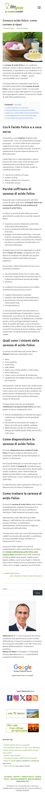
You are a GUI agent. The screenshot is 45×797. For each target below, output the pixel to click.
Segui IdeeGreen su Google (22, 675)
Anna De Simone (22, 28)
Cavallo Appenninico (12, 573)
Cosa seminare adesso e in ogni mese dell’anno (22, 747)
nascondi (17, 105)
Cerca (5, 589)
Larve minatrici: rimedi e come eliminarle (25, 576)
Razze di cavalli (9, 760)
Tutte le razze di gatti (12, 755)
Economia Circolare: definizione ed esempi (20, 758)
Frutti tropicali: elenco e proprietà (17, 745)
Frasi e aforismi (10, 766)
